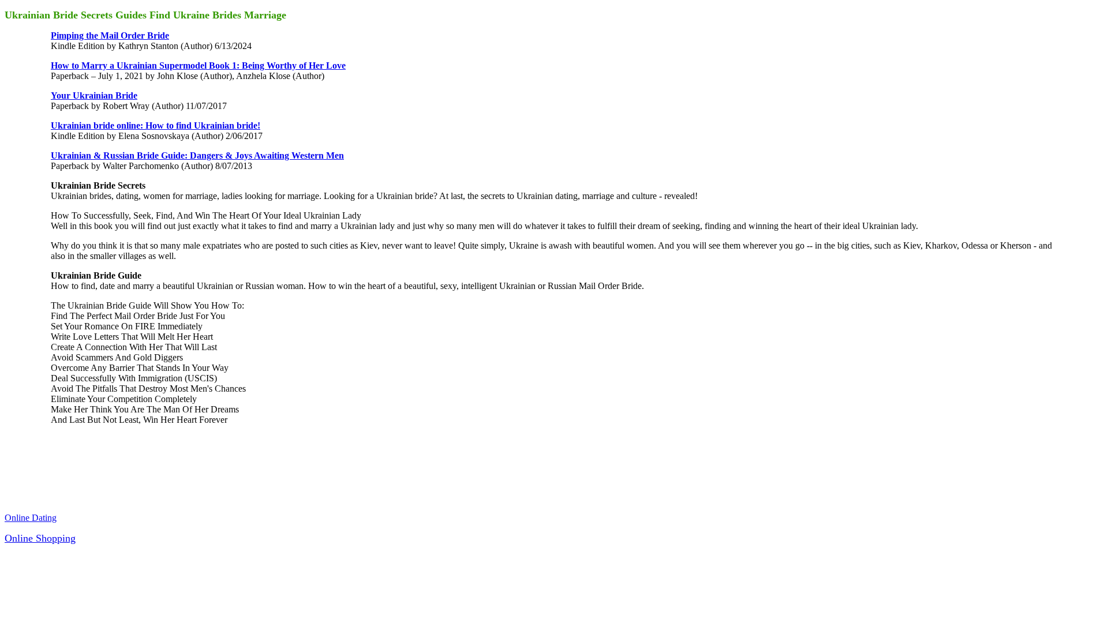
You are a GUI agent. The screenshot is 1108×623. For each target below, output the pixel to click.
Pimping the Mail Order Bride (110, 35)
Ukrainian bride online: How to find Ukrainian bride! (155, 125)
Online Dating (31, 518)
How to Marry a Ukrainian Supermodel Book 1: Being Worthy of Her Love (198, 65)
